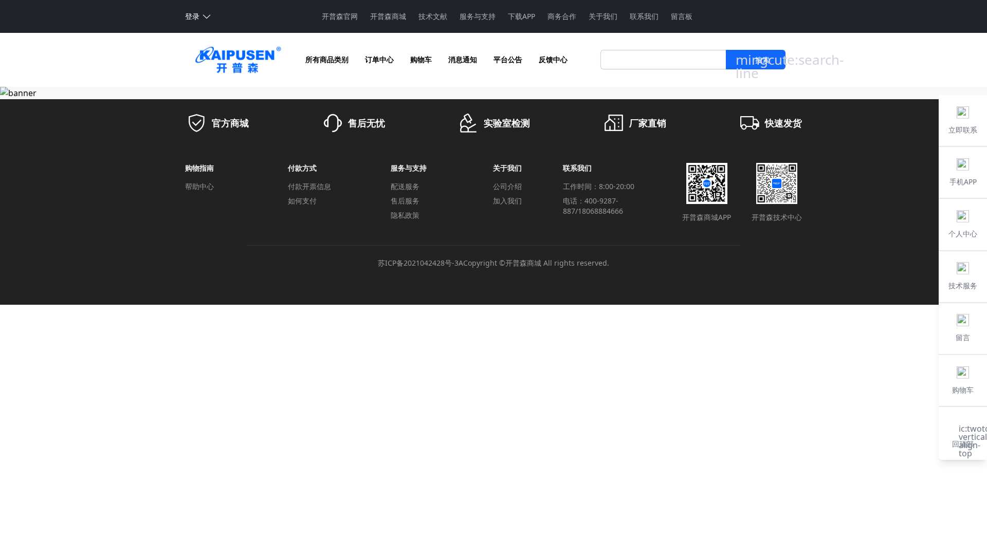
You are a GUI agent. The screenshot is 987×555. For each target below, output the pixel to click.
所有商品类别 (327, 59)
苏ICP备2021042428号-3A (420, 263)
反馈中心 (553, 59)
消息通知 (462, 59)
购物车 (421, 59)
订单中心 (379, 59)
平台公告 (508, 59)
